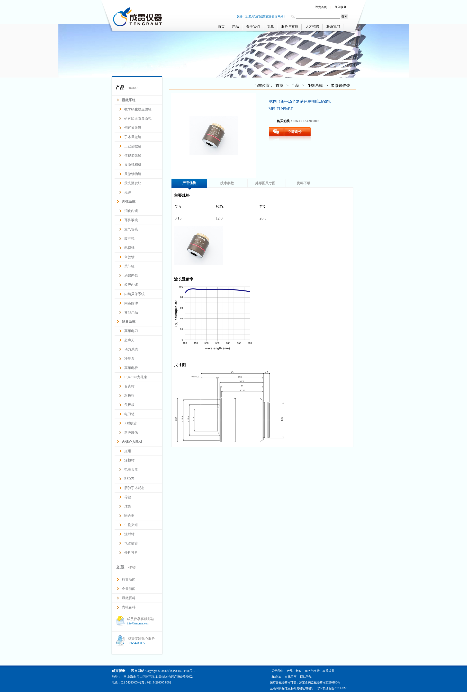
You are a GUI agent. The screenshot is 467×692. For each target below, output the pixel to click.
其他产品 (131, 312)
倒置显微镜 (132, 128)
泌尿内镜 (131, 275)
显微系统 (315, 85)
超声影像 (131, 432)
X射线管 (130, 423)
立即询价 (295, 132)
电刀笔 (129, 414)
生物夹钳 (131, 525)
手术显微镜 (132, 137)
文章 (270, 26)
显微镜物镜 (132, 174)
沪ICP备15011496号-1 (181, 671)
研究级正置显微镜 (138, 118)
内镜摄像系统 (134, 294)
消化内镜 (131, 211)
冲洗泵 (129, 358)
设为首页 (321, 7)
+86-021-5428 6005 (306, 121)
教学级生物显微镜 (138, 109)
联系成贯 (328, 671)
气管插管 (131, 543)
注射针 (129, 534)
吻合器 (129, 515)
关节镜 (129, 266)
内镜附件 (131, 303)
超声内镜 (131, 285)
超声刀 (129, 340)
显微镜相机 (132, 164)
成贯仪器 (119, 671)
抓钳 (127, 451)
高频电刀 (131, 331)
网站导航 (306, 676)
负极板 (129, 405)
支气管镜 (131, 229)
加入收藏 (340, 7)
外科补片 (131, 552)
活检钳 (129, 460)
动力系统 (131, 349)
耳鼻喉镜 (131, 220)
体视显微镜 (132, 155)
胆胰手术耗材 (134, 488)
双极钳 (129, 395)
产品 (235, 26)
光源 (127, 192)
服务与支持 (289, 26)
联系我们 (333, 26)
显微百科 (128, 598)
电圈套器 (131, 469)
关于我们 (253, 26)
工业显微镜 (132, 146)
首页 (221, 26)
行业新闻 (128, 579)
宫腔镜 (129, 257)
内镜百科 (128, 607)
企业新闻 (128, 589)
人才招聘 (312, 26)
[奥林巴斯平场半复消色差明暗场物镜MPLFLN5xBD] (213, 135)
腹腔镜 (129, 238)
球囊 (127, 506)
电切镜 (129, 248)
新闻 (298, 671)
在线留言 (290, 676)
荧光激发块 (132, 183)
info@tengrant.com (138, 623)
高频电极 (131, 368)
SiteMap (276, 676)
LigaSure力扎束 (135, 377)
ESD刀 (129, 479)
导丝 (127, 497)
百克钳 (129, 386)
